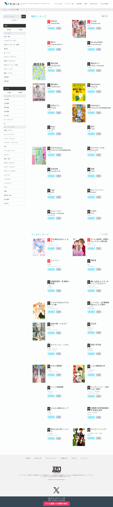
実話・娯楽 (7, 36)
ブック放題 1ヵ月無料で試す (56, 504)
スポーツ (6, 154)
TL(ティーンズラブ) (9, 171)
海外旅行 (6, 81)
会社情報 (79, 3)
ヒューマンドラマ (9, 134)
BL (5, 123)
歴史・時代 (7, 158)
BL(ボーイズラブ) (9, 163)
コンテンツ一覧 (69, 3)
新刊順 (9, 29)
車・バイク (7, 52)
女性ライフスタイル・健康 (11, 44)
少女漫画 (6, 103)
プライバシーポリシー (51, 458)
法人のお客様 (104, 3)
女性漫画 (6, 111)
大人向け (6, 115)
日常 (5, 146)
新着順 (20, 92)
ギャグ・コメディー (9, 167)
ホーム (5, 9)
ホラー (6, 187)
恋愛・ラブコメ (8, 130)
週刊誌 (6, 48)
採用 (86, 3)
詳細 (58, 28)
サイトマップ (84, 458)
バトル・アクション (9, 138)
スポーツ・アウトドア (10, 57)
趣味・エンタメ (8, 73)
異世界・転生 (7, 195)
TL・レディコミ (8, 119)
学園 (5, 191)
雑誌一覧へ (105, 16)
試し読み (51, 28)
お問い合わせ (94, 3)
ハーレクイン (7, 183)
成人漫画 (6, 199)
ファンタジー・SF (9, 150)
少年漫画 (6, 99)
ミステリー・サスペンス (11, 142)
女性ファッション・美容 (11, 65)
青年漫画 (6, 107)
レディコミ (7, 175)
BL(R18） (6, 203)
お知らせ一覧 (38, 458)
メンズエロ (7, 179)
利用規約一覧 (64, 458)
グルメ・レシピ (8, 69)
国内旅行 (6, 77)
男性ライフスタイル (9, 61)
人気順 (20, 29)
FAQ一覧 (74, 458)
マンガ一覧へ (104, 234)
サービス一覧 (58, 3)
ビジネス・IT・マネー (10, 40)
